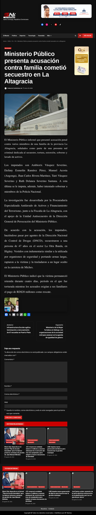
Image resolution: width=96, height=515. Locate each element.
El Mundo (6, 35)
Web (6, 402)
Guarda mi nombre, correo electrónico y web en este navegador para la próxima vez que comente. (35, 411)
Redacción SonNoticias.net (14, 88)
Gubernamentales (11, 440)
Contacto (51, 509)
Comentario (9, 359)
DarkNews (58, 513)
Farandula (41, 35)
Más (48, 35)
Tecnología (31, 35)
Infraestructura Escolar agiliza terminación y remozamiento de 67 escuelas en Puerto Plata (19, 328)
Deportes (22, 35)
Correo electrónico (11, 394)
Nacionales (8, 48)
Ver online (87, 35)
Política (14, 35)
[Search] (75, 36)
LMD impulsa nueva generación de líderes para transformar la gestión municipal (57, 436)
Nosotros (44, 509)
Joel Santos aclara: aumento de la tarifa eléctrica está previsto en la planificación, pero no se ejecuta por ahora (83, 480)
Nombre (8, 386)
